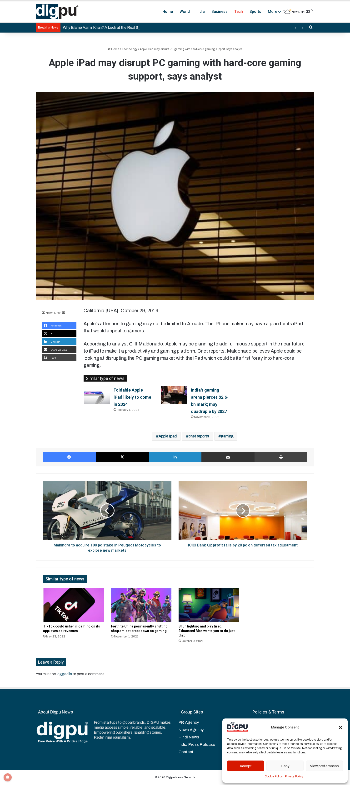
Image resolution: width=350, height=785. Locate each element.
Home (167, 11)
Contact (186, 752)
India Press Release (197, 744)
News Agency (191, 730)
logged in (64, 674)
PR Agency (189, 722)
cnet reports (199, 436)
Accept (246, 766)
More (272, 11)
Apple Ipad (168, 436)
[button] (340, 727)
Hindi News (189, 737)
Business (219, 11)
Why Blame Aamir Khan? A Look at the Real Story (104, 27)
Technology (129, 49)
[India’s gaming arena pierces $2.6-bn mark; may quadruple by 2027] (174, 395)
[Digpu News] (57, 11)
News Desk (53, 313)
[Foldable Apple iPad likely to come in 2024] (97, 395)
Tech (238, 11)
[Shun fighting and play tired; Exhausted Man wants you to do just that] (209, 605)
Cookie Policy (274, 776)
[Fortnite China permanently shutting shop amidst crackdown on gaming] (141, 605)
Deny (285, 766)
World (185, 11)
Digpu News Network (180, 777)
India (200, 11)
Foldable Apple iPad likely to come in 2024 (132, 397)
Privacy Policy (294, 776)
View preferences (324, 766)
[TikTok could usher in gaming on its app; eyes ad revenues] (73, 605)
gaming (227, 436)
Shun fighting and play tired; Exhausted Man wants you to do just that (207, 630)
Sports (255, 11)
